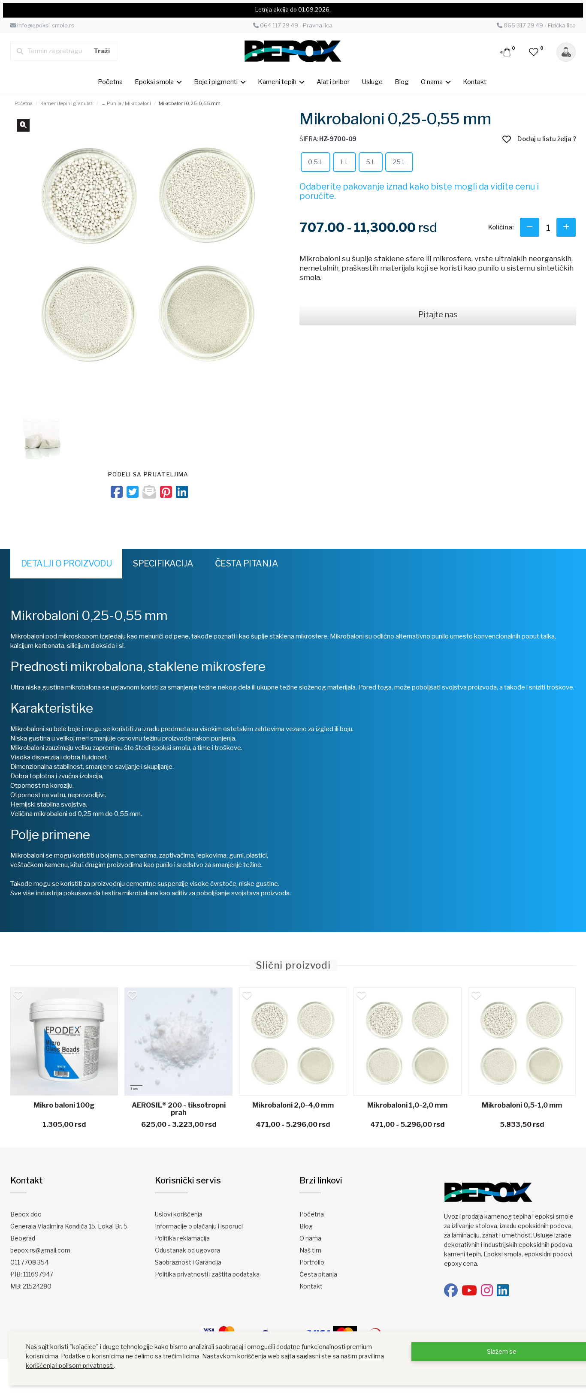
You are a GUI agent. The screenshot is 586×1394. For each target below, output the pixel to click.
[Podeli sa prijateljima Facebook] (117, 492)
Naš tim (310, 1250)
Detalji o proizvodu (66, 563)
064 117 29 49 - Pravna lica (295, 25)
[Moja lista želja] (534, 51)
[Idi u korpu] (506, 51)
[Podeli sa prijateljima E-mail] (149, 492)
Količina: (501, 227)
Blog (402, 82)
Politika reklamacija (182, 1238)
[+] (566, 227)
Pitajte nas (437, 314)
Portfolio (311, 1262)
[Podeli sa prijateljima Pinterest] (166, 492)
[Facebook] (451, 1290)
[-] (529, 227)
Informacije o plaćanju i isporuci (199, 1226)
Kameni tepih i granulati (67, 103)
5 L (370, 162)
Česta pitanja (246, 563)
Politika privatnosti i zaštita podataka (207, 1274)
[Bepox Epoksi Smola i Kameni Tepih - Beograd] (293, 50)
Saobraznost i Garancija (188, 1262)
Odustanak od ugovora (187, 1250)
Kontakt (474, 82)
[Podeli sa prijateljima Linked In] (182, 492)
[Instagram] (487, 1290)
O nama (310, 1238)
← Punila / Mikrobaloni (126, 103)
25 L (399, 162)
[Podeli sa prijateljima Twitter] (133, 492)
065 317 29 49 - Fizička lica (539, 25)
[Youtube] (469, 1290)
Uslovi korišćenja (178, 1214)
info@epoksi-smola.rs (45, 25)
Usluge (372, 82)
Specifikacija (163, 563)
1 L (344, 162)
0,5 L (315, 162)
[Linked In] (503, 1290)
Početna (110, 82)
